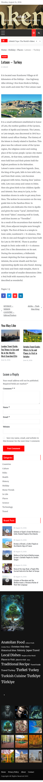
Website (6, 427)
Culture (5, 468)
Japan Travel (33, 650)
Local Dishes (11, 655)
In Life (5, 494)
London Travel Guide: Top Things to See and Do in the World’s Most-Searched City (10, 351)
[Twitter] (9, 295)
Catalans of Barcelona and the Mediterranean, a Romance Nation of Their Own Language (26, 582)
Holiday (12, 50)
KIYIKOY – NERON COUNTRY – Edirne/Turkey (10, 311)
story (28, 660)
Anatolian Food (13, 642)
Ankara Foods (30, 643)
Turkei (21, 670)
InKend (21, 16)
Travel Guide (35, 665)
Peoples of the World (28, 656)
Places (20, 50)
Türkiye (7, 682)
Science (5, 503)
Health (5, 477)
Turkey (33, 670)
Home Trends (8, 490)
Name (6, 407)
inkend (5, 67)
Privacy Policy (13, 772)
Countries (6, 464)
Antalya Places (5, 647)
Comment (8, 388)
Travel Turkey (8, 670)
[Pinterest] (15, 295)
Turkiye (33, 676)
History (5, 481)
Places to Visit (8, 659)
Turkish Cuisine (13, 676)
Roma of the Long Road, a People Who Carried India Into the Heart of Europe (26, 569)
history (21, 650)
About (23, 772)
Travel (5, 511)
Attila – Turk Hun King (33, 307)
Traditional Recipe (15, 664)
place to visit (21, 660)
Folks (4, 473)
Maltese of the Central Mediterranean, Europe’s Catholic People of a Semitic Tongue (26, 557)
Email (6, 417)
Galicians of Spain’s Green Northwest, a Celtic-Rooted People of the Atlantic (27, 532)
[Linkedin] (20, 295)
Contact (31, 772)
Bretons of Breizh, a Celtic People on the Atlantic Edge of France (26, 544)
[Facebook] (3, 295)
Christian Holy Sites (20, 646)
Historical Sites (8, 650)
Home (4, 50)
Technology (7, 507)
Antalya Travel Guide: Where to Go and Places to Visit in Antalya (31, 351)
